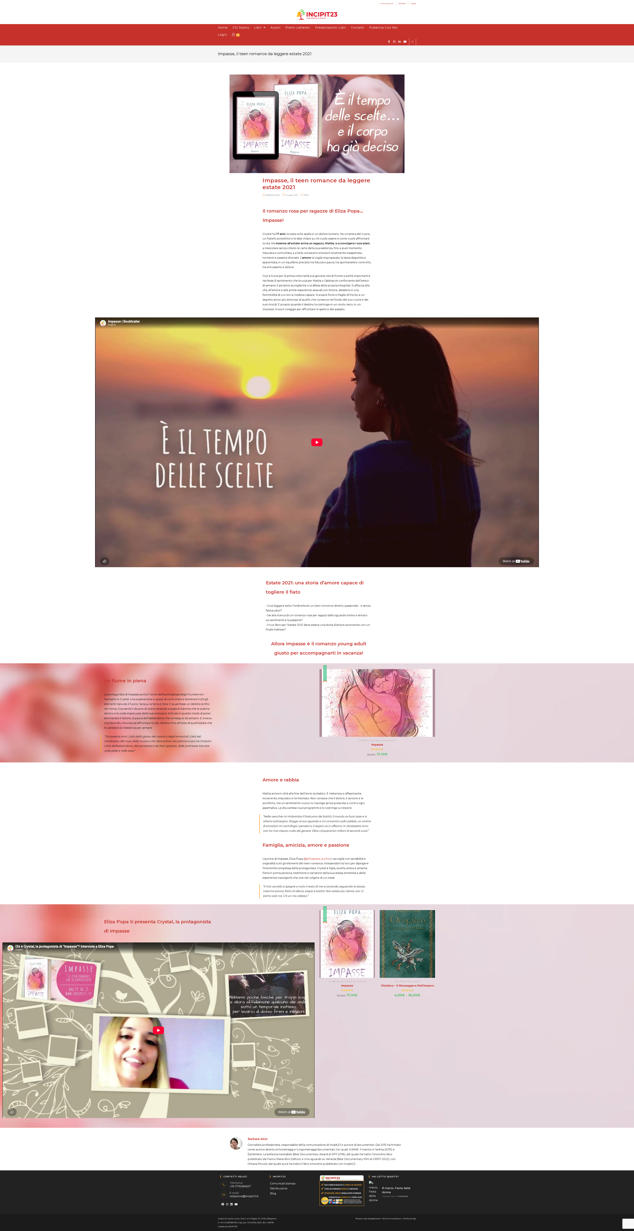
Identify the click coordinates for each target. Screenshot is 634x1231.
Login (222, 35)
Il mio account (386, 3)
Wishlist (402, 3)
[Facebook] (222, 1204)
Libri (372, 740)
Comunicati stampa (282, 1183)
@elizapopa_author (317, 858)
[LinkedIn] (231, 1204)
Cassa (413, 3)
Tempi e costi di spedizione (367, 1218)
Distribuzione (278, 1188)
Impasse (377, 744)
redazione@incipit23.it (244, 1196)
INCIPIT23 (232, 1226)
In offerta (364, 740)
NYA (306, 195)
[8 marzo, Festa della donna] (374, 1191)
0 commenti (402, 1196)
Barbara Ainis (273, 195)
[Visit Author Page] (236, 1143)
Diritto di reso (409, 1218)
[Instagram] (227, 1204)
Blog (273, 1193)
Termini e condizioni (391, 1218)
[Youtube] (236, 1204)
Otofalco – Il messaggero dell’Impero (407, 985)
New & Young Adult (385, 740)
